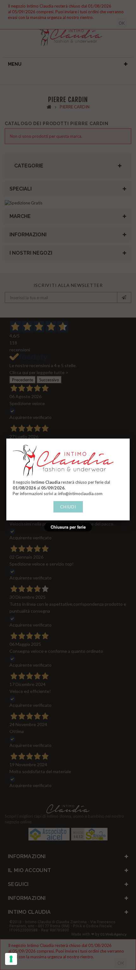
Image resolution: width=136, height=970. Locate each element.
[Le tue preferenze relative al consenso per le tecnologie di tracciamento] (11, 959)
